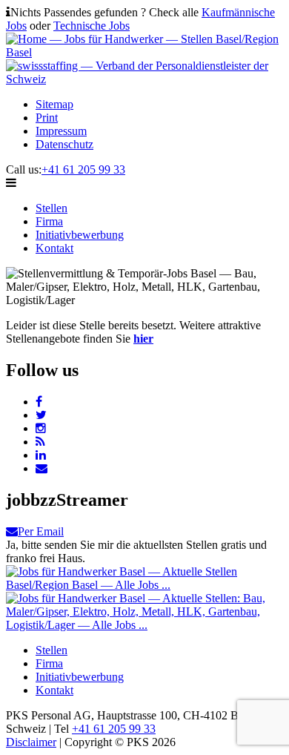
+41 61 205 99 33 (83, 169)
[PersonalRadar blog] (40, 441)
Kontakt (54, 248)
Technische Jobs (91, 25)
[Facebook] (39, 401)
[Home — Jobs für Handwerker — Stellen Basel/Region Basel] (144, 52)
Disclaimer (31, 742)
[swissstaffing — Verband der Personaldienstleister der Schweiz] (144, 79)
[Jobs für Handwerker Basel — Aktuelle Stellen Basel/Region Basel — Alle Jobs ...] (144, 584)
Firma (49, 221)
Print (47, 117)
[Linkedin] (41, 455)
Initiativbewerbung (80, 234)
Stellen (51, 208)
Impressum (61, 131)
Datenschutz (64, 144)
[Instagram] (41, 428)
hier (143, 338)
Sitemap (54, 104)
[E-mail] (41, 468)
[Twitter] (41, 415)
